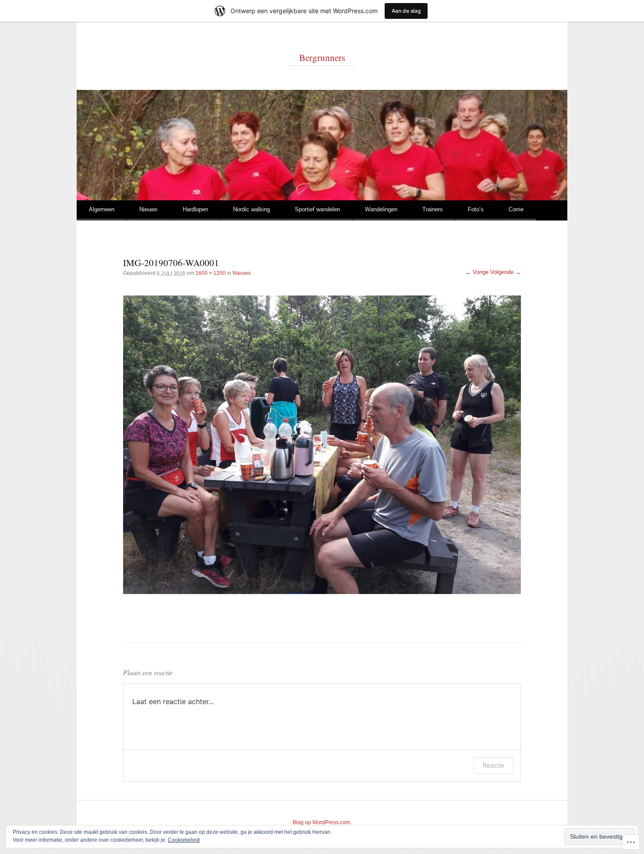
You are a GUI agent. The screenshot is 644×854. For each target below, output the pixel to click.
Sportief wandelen (317, 209)
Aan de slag (406, 10)
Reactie (493, 765)
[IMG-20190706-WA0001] (322, 444)
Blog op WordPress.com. (322, 822)
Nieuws (148, 209)
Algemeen (101, 209)
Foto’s (476, 209)
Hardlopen (195, 209)
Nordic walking (251, 209)
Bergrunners (322, 57)
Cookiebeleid (184, 840)
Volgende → (505, 272)
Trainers (432, 209)
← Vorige (476, 272)
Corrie (516, 209)
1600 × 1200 (210, 273)
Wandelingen (381, 209)
